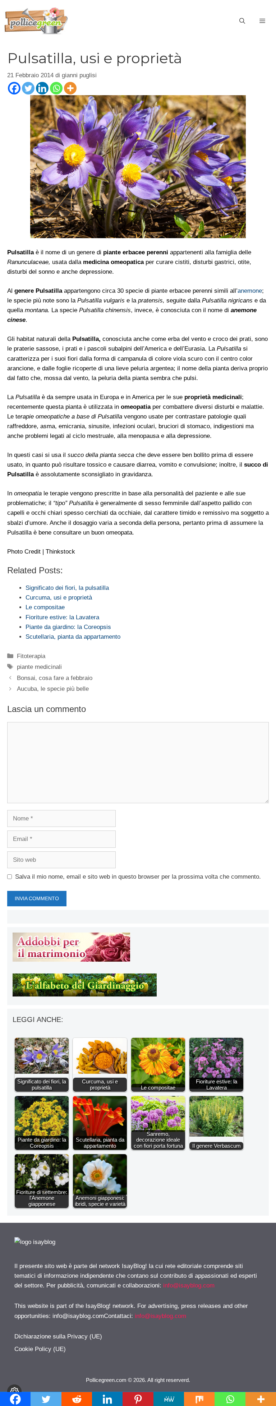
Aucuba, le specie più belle (53, 688)
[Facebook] (14, 88)
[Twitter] (28, 88)
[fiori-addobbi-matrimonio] (71, 959)
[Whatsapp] (56, 88)
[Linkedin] (42, 88)
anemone (250, 290)
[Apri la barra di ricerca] (242, 21)
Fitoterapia (31, 656)
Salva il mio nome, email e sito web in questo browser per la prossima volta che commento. (138, 876)
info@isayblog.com (189, 1285)
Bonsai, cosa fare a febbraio (54, 678)
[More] (70, 88)
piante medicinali (39, 666)
